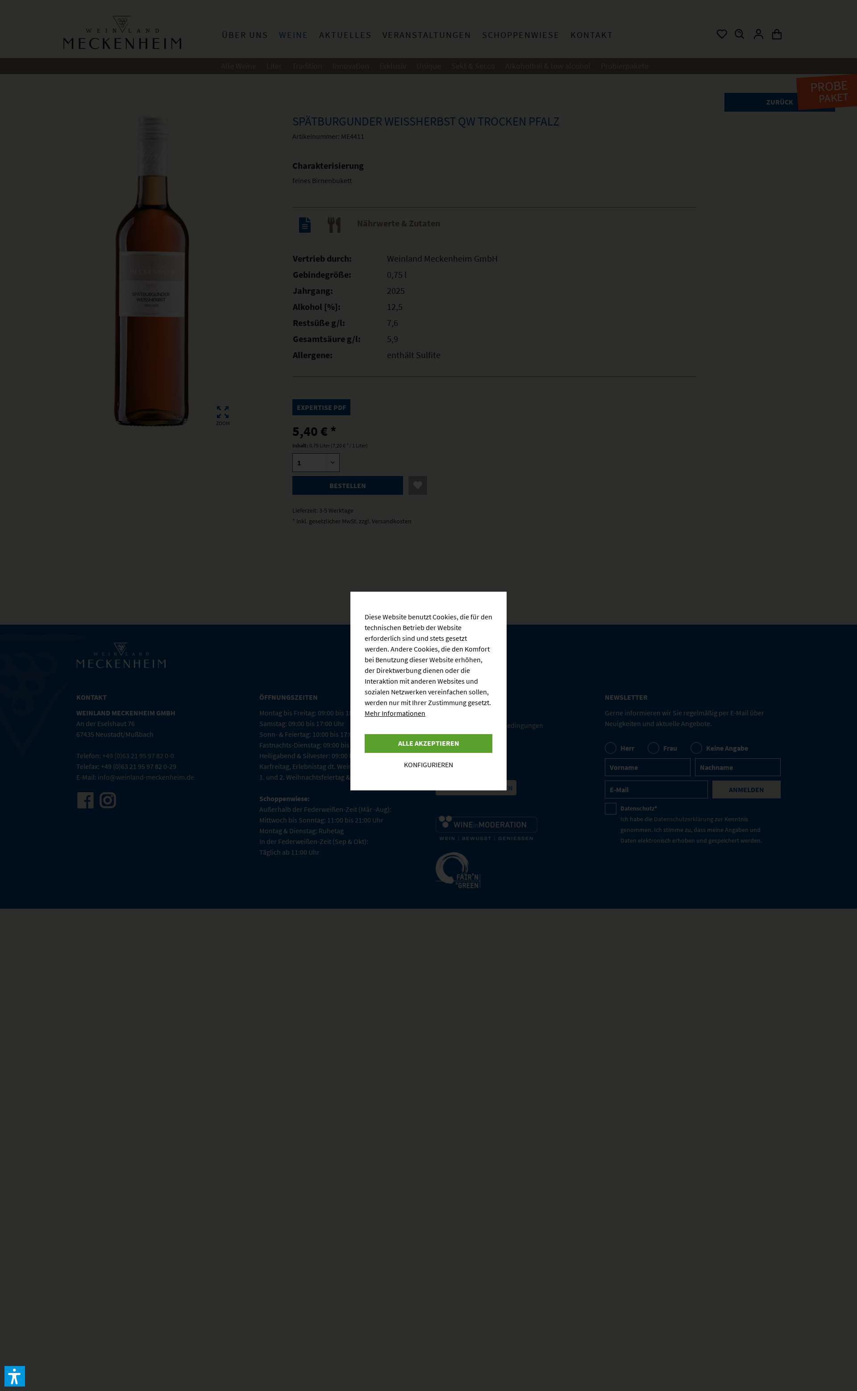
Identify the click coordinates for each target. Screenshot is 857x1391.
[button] (14, 1376)
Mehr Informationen (395, 713)
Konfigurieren (428, 764)
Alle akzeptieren (428, 743)
